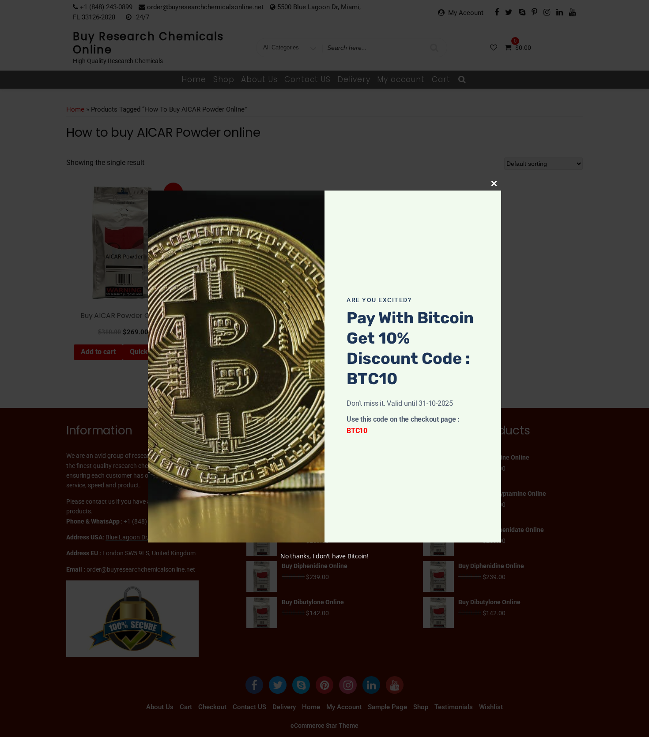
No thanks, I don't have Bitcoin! (324, 556)
